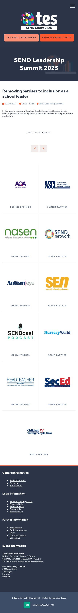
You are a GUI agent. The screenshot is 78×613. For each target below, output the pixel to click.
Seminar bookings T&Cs (21, 501)
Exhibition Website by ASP (43, 605)
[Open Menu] (72, 5)
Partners (14, 483)
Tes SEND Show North (21, 37)
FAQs (12, 532)
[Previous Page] (34, 148)
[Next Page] (43, 148)
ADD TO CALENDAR (39, 133)
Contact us (15, 538)
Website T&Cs (16, 504)
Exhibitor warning (18, 530)
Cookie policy (16, 509)
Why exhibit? (16, 485)
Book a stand (16, 527)
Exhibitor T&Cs (17, 506)
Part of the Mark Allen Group (54, 598)
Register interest (18, 480)
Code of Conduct (18, 535)
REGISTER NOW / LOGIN (56, 37)
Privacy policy (16, 511)
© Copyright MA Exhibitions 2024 (26, 598)
